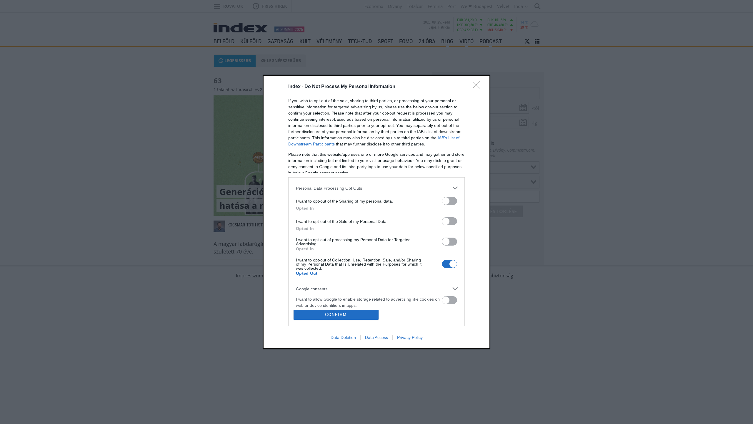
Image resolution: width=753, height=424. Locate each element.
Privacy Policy (410, 337)
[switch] (449, 201)
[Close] (478, 86)
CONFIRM (336, 314)
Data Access (376, 337)
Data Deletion (343, 337)
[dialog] (376, 212)
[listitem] (376, 188)
